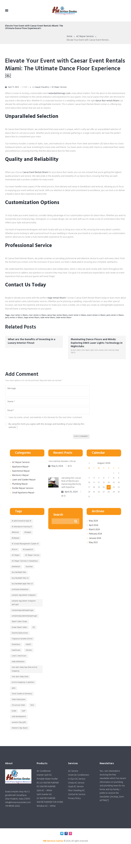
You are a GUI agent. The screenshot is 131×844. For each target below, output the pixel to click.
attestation (16, 566)
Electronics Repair (20, 475)
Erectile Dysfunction (20, 633)
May (93, 521)
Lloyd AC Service (76, 786)
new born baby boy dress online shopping (24, 669)
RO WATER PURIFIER (46, 786)
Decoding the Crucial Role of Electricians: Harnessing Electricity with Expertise (71, 482)
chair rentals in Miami (37, 315)
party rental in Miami (114, 315)
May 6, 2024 (57, 466)
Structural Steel (18, 705)
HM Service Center (53, 841)
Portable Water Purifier (47, 779)
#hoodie (27, 532)
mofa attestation (18, 661)
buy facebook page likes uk (22, 583)
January (95, 538)
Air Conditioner (44, 771)
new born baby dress (20, 676)
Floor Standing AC (76, 790)
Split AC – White (44, 790)
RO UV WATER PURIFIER (48, 783)
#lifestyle (15, 538)
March (94, 529)
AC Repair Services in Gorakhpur (25, 561)
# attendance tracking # (22, 526)
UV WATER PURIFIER (46, 798)
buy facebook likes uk (20, 578)
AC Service (73, 771)
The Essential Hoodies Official (62, 461)
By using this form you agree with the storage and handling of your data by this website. (46, 426)
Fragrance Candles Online (22, 638)
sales (13, 688)
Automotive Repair (21, 471)
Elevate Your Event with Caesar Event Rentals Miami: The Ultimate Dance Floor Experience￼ (65, 68)
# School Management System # (25, 543)
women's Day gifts (19, 722)
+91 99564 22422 (12, 806)
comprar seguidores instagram (24, 595)
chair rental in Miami (19, 315)
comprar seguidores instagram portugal (24, 602)
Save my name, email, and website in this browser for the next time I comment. (45, 417)
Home (69, 36)
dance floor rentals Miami (107, 101)
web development (19, 716)
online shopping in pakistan (23, 682)
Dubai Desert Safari (19, 627)
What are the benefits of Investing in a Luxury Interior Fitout (31, 341)
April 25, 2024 (71, 492)
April (93, 525)
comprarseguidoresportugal (22, 610)
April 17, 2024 (13, 87)
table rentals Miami (63, 317)
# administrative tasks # (21, 520)
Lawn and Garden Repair (23, 480)
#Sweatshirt (28, 549)
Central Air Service (76, 794)
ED (34, 627)
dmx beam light (88, 350)
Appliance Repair (20, 467)
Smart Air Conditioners (78, 775)
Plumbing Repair (20, 484)
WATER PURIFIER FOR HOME (50, 802)
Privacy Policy (74, 798)
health (28, 644)
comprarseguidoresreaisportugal (24, 615)
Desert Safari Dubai (19, 621)
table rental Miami (47, 317)
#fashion (15, 532)
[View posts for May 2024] (89, 463)
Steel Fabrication (18, 699)
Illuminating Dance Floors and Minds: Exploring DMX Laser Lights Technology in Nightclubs (96, 343)
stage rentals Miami (56, 298)
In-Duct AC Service (76, 779)
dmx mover (99, 350)
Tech (32, 705)
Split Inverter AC (44, 794)
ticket (14, 710)
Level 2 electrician (19, 655)
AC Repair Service (32, 555)
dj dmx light (76, 350)
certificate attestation (20, 589)
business (29, 566)
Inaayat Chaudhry (42, 87)
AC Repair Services (85, 36)
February (95, 534)
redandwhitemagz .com (59, 93)
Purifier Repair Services (22, 488)
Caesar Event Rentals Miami (35, 172)
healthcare (16, 650)
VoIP (23, 710)
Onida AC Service (76, 783)
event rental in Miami (77, 315)
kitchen (29, 650)
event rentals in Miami (96, 315)
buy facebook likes (19, 572)
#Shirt (14, 549)
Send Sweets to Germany (22, 693)
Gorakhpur (16, 644)
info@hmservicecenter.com (18, 802)
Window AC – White (46, 806)
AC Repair (16, 555)
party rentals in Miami (14, 317)
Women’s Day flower (20, 728)
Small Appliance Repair (23, 492)
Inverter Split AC (44, 775)
